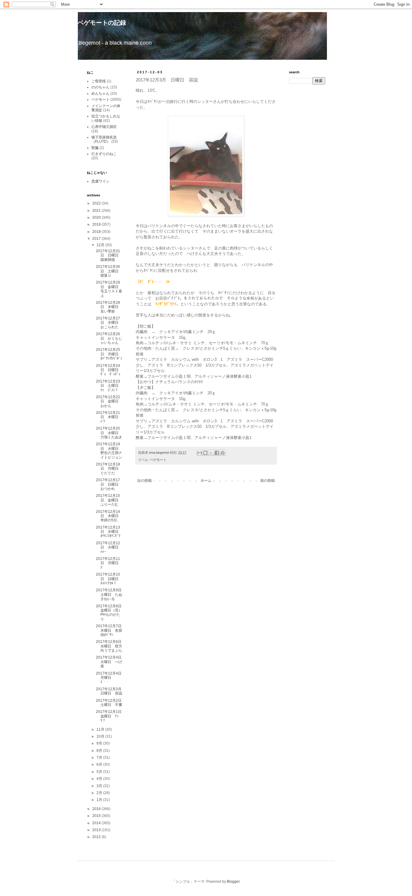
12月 (101, 245)
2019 (97, 224)
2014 (97, 823)
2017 (97, 239)
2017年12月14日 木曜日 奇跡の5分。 (109, 516)
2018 (97, 232)
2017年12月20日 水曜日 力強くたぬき (109, 432)
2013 (97, 830)
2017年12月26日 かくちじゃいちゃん (109, 338)
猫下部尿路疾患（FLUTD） (104, 139)
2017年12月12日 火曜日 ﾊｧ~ (109, 547)
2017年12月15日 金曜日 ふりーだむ (109, 500)
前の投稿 (267, 480)
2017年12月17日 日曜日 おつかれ (109, 484)
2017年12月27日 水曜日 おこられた (109, 322)
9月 (100, 743)
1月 (100, 800)
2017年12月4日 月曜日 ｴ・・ (110, 677)
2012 (97, 837)
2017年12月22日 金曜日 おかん (109, 401)
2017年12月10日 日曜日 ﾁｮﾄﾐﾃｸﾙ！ (109, 578)
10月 (101, 736)
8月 (100, 750)
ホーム (206, 480)
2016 (97, 809)
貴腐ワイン (100, 181)
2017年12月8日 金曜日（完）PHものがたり (110, 612)
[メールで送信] (200, 453)
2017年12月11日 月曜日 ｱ (109, 563)
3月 (100, 786)
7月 (100, 757)
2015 (97, 816)
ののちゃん (100, 87)
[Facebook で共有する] (217, 453)
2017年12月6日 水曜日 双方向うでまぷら (110, 646)
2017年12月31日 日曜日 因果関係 (109, 255)
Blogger (233, 881)
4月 (100, 779)
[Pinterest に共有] (223, 453)
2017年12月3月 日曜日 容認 (110, 691)
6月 (100, 764)
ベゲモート (158, 460)
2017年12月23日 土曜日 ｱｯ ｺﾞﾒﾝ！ (109, 385)
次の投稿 (144, 480)
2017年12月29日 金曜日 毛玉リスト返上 (109, 288)
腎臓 (95, 148)
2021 (97, 210)
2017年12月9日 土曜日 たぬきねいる (110, 594)
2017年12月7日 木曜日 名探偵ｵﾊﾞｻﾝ (110, 630)
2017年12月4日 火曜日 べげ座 (110, 661)
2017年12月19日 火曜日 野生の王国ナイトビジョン (109, 450)
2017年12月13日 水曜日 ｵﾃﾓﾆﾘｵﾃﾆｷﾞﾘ (109, 531)
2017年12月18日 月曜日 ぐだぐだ (109, 468)
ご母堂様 (98, 81)
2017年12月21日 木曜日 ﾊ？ (109, 417)
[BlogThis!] (205, 453)
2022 (97, 203)
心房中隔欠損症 (104, 127)
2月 (100, 793)
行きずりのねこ (104, 154)
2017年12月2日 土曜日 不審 (110, 702)
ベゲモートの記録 (102, 22)
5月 (100, 772)
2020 (97, 217)
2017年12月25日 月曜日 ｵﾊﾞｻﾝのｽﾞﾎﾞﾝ (109, 354)
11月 (101, 729)
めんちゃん (100, 93)
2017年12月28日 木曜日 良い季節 (109, 306)
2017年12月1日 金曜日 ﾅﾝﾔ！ (110, 716)
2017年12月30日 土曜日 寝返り (109, 271)
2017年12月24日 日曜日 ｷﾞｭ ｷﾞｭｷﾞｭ (109, 370)
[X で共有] (211, 453)
